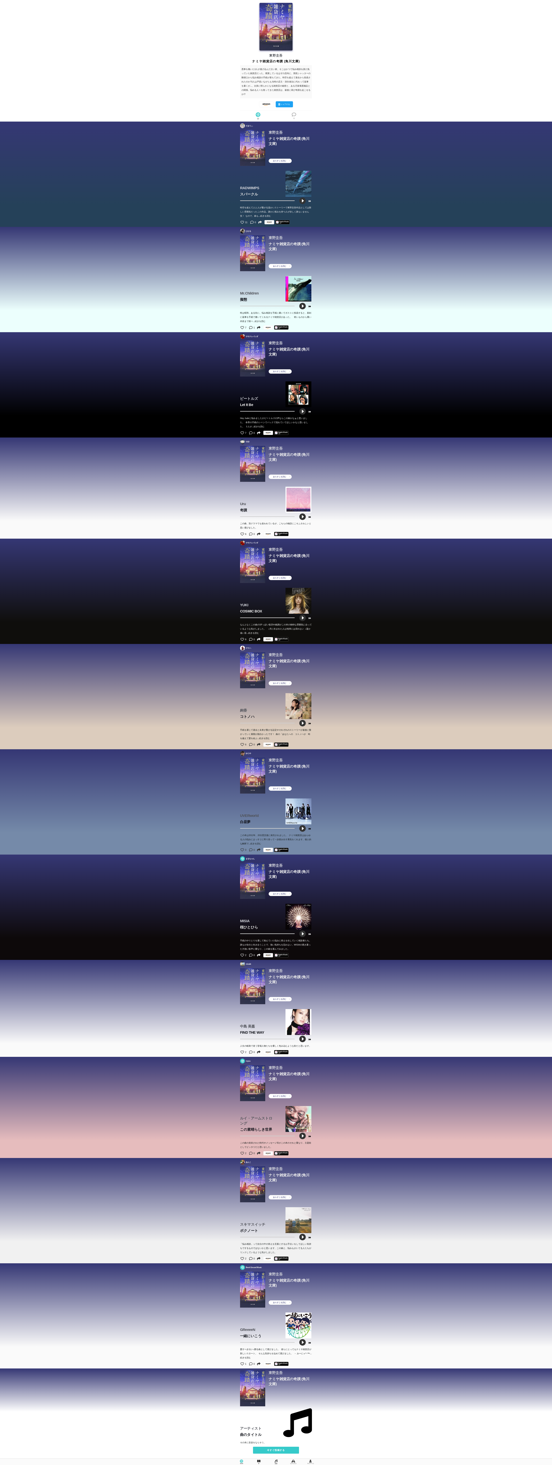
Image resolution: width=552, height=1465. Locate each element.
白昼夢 (245, 822)
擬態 (243, 299)
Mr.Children (249, 293)
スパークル (249, 194)
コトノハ (247, 716)
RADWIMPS (249, 188)
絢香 (243, 710)
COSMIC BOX (251, 611)
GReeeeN (247, 1330)
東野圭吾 (276, 55)
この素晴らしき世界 (256, 1129)
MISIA (245, 921)
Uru (243, 504)
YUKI (244, 605)
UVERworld (249, 816)
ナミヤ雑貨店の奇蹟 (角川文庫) (289, 141)
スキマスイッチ (252, 1224)
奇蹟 (243, 510)
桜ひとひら (249, 927)
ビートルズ (249, 398)
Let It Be (246, 405)
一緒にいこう (250, 1336)
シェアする (285, 104)
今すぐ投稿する (276, 1450)
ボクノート (249, 1230)
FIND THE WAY (252, 1032)
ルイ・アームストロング (256, 1120)
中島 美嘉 (247, 1026)
